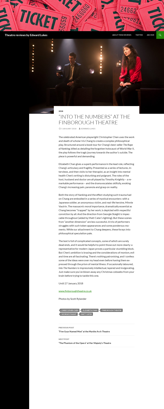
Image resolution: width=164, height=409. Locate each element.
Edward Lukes (88, 128)
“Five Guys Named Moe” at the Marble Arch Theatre (84, 329)
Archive (150, 35)
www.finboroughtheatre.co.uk (75, 291)
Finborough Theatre (112, 310)
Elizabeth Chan (90, 310)
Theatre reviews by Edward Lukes (26, 35)
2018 (61, 111)
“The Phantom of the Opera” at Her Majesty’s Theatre (85, 341)
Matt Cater (86, 314)
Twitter (139, 35)
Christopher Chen (69, 310)
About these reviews (121, 35)
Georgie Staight (69, 314)
